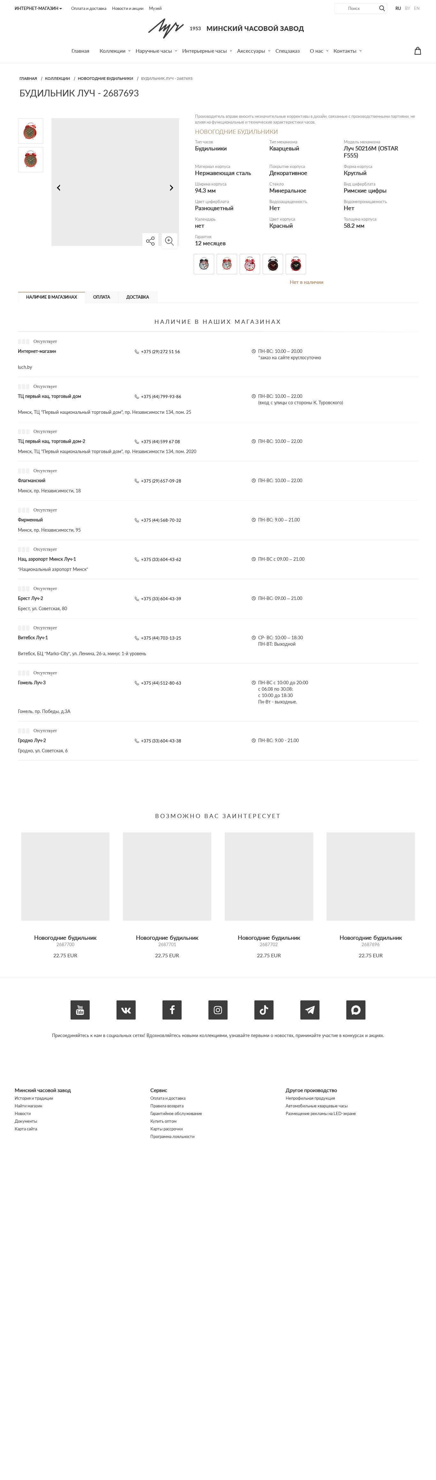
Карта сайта (26, 1128)
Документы (26, 1121)
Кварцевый (284, 148)
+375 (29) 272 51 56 (160, 351)
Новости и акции (127, 8)
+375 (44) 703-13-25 (161, 638)
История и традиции (34, 1098)
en (417, 8)
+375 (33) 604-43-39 (161, 598)
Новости (23, 1113)
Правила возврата (167, 1105)
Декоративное (288, 172)
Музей (155, 8)
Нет (274, 207)
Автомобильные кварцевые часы (317, 1105)
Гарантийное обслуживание (176, 1113)
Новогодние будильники (105, 78)
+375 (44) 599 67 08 (160, 441)
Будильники (211, 148)
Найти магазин (28, 1105)
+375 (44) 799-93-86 (161, 396)
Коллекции (57, 78)
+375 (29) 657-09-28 (161, 480)
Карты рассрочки (166, 1128)
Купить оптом (163, 1121)
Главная (28, 78)
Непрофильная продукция (310, 1098)
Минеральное (287, 190)
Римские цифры (365, 190)
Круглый (355, 172)
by (407, 8)
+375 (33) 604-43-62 (161, 559)
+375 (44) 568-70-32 (161, 520)
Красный (281, 225)
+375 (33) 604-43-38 (161, 740)
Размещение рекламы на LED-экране (321, 1113)
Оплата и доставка (88, 8)
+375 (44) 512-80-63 (161, 683)
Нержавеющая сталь (223, 172)
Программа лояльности (172, 1136)
